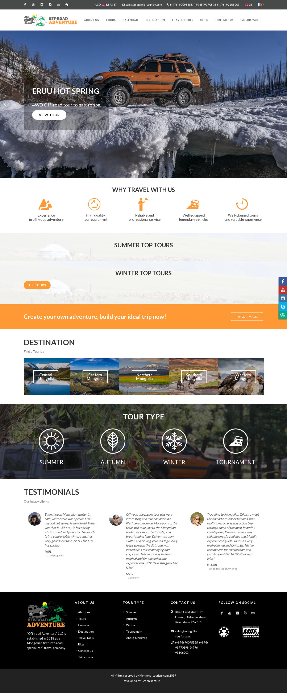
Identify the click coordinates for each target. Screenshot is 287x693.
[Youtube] (33, 4)
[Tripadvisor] (58, 4)
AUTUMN (113, 462)
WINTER (174, 462)
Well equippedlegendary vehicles (193, 217)
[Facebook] (25, 4)
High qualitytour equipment (95, 217)
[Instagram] (41, 4)
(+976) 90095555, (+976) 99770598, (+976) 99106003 (205, 4)
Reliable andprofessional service (145, 217)
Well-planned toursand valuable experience (243, 217)
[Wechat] (67, 4)
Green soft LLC (151, 680)
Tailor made (247, 316)
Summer (131, 612)
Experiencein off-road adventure (46, 217)
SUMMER (51, 462)
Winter (130, 625)
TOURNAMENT (235, 462)
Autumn (131, 618)
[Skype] (50, 4)
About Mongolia (136, 638)
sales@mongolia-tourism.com (144, 4)
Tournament (134, 631)
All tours (37, 285)
